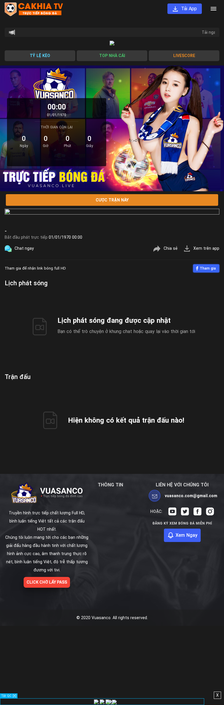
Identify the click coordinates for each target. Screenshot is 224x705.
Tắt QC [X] (8, 696)
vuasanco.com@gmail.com (191, 495)
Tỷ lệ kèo (40, 55)
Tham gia (208, 268)
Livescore (184, 55)
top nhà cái (112, 55)
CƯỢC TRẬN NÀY (112, 200)
